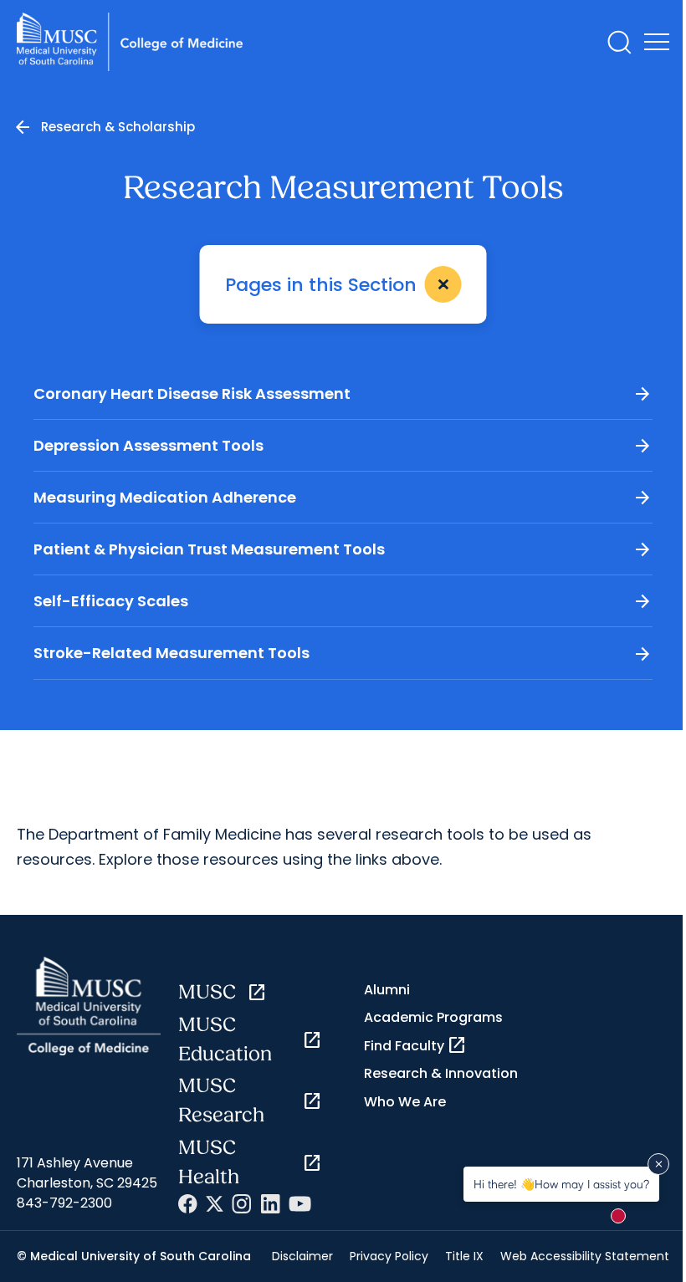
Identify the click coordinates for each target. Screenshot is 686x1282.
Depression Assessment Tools (343, 445)
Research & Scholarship (118, 126)
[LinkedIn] (270, 1203)
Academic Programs (433, 1017)
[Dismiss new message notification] (658, 1164)
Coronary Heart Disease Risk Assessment (343, 394)
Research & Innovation (441, 1073)
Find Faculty (415, 1045)
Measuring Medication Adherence (343, 497)
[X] (214, 1204)
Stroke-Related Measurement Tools (343, 654)
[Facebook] (187, 1203)
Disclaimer (302, 1256)
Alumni (387, 989)
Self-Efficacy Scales (343, 601)
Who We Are (405, 1101)
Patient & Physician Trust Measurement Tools (343, 549)
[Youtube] (300, 1204)
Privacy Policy (389, 1256)
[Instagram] (242, 1203)
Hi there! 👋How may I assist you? (561, 1184)
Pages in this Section (341, 284)
